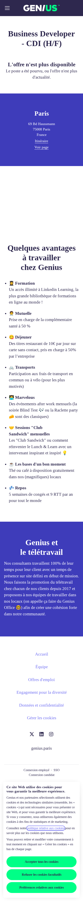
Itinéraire (41, 141)
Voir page (41, 147)
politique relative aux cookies (45, 828)
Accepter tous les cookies (41, 861)
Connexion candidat (41, 775)
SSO (57, 770)
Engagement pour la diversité (42, 692)
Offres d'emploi (41, 679)
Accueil (41, 654)
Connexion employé (36, 770)
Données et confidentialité (41, 705)
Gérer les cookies (41, 717)
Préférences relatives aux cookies (41, 887)
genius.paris (41, 748)
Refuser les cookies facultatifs (41, 874)
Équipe (41, 666)
